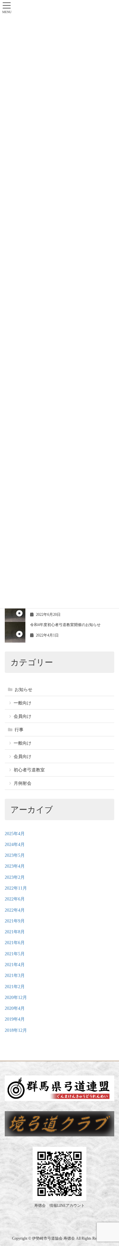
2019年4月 (15, 1019)
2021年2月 (15, 986)
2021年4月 (15, 964)
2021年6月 (15, 942)
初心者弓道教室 (29, 770)
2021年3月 (15, 975)
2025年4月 (15, 833)
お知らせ (23, 689)
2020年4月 (15, 1008)
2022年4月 (15, 910)
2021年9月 (15, 921)
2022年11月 (16, 888)
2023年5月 (15, 855)
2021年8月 (15, 931)
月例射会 (22, 783)
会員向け (22, 716)
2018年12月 (16, 1030)
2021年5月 (15, 953)
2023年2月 (15, 877)
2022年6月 (15, 899)
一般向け (22, 703)
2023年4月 (15, 866)
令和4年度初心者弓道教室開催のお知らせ (65, 625)
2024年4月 (15, 844)
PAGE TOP (102, 1154)
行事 (19, 729)
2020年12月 (16, 997)
